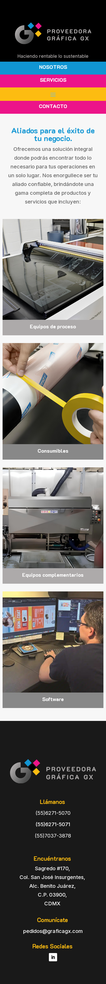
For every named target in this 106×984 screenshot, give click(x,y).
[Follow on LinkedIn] (53, 957)
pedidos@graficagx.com (53, 931)
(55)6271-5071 (53, 824)
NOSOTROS (53, 66)
